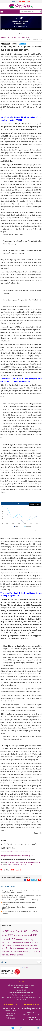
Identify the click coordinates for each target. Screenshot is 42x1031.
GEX (19, 935)
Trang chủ (3, 37)
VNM (19, 951)
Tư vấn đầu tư (31, 1017)
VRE (31, 864)
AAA (3, 931)
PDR (21, 864)
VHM (24, 864)
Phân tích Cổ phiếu (10, 1010)
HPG (34, 935)
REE (22, 948)
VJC (5, 952)
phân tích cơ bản (22, 943)
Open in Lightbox (34, 504)
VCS (38, 948)
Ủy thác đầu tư (33, 952)
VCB (34, 948)
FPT (10, 935)
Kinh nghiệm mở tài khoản (31, 1015)
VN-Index (10, 952)
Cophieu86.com (24, 931)
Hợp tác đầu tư (31, 1012)
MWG (21, 940)
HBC (25, 935)
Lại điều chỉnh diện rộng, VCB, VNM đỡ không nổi (20, 900)
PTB (12, 948)
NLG (17, 864)
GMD (22, 935)
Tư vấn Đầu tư (10, 1013)
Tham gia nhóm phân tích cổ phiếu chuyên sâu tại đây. (16, 856)
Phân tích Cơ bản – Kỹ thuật (31, 1020)
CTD (34, 931)
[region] (21, 26)
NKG (11, 943)
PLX (4, 948)
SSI (30, 948)
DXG (10, 864)
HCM (29, 935)
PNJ (8, 948)
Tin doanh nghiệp (33, 862)
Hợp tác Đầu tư (10, 1015)
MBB (12, 939)
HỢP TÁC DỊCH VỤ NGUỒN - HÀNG (18, 37)
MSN (17, 940)
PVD (16, 948)
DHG (6, 935)
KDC (4, 940)
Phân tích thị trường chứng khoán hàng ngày (21, 945)
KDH (14, 864)
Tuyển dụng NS (10, 1018)
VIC (28, 864)
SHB (27, 948)
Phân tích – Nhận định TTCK (10, 1008)
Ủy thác (25, 952)
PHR (14, 943)
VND (15, 952)
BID (11, 931)
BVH (14, 931)
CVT (3, 935)
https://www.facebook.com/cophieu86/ (19, 852)
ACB (7, 931)
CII (8, 864)
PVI (19, 948)
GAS (15, 935)
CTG (38, 931)
